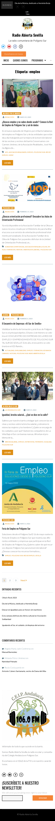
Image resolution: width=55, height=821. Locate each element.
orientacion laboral (31, 250)
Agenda (5, 315)
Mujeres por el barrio (11, 113)
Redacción (9, 117)
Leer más (7, 162)
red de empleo (29, 555)
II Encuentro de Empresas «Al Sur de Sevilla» (22, 323)
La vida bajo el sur (12, 410)
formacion (11, 250)
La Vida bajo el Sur (10, 406)
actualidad (9, 350)
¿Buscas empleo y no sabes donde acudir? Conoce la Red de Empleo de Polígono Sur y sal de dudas (27, 123)
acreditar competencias (14, 247)
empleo (30, 152)
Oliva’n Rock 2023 (9, 597)
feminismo (39, 442)
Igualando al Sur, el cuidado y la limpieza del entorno (23, 625)
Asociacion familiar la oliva (36, 247)
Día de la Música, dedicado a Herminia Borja (19, 603)
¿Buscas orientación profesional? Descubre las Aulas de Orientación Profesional (27, 218)
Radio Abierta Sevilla (37, 353)
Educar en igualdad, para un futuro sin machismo (22, 610)
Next (23, 580)
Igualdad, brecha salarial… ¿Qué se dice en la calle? (25, 414)
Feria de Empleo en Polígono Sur (16, 528)
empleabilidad (20, 350)
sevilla (38, 555)
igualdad (47, 442)
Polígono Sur (39, 152)
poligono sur (7, 445)
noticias (12, 353)
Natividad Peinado (9, 661)
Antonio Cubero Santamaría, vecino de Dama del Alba (24, 671)
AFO (6, 152)
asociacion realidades (17, 152)
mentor (19, 250)
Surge (11, 155)
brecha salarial (11, 442)
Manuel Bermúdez (9, 652)
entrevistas (29, 442)
